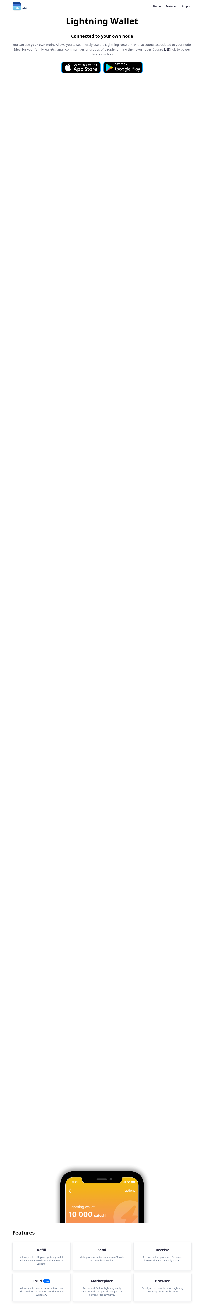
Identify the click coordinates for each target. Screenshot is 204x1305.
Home (157, 6)
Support (186, 6)
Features (171, 6)
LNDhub (170, 49)
